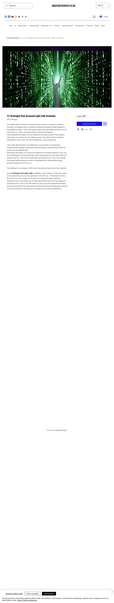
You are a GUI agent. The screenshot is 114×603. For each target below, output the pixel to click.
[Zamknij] (112, 592)
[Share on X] (91, 129)
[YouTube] (12, 17)
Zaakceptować (49, 594)
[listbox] (103, 5)
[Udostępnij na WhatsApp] (86, 129)
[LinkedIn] (9, 17)
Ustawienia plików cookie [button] (14, 594)
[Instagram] (16, 17)
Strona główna (13, 38)
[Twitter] (6, 17)
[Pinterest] (19, 17)
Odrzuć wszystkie (32, 594)
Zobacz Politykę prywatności (27, 600)
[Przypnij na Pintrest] (82, 129)
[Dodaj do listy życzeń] (105, 124)
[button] (103, 5)
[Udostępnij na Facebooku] (78, 129)
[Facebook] (22, 17)
